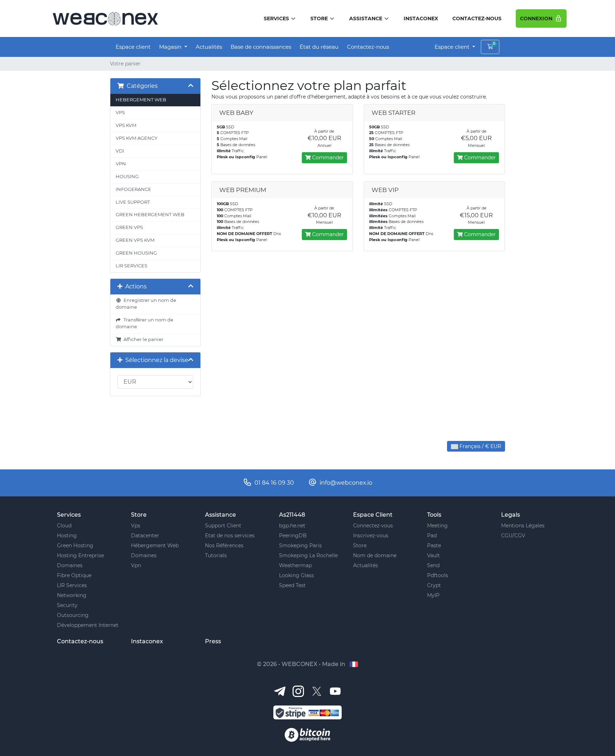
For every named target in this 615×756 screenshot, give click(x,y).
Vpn (136, 565)
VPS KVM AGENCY (136, 138)
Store (319, 18)
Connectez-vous (373, 525)
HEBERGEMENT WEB (141, 99)
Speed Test (292, 585)
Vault (433, 555)
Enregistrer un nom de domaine (146, 304)
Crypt (434, 585)
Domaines (70, 565)
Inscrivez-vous (370, 535)
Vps (135, 525)
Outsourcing (73, 615)
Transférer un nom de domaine (144, 323)
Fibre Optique (74, 575)
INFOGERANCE (133, 189)
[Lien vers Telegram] (279, 690)
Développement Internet (88, 625)
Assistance (365, 18)
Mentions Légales (523, 525)
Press (213, 641)
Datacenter (145, 535)
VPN (121, 163)
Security (67, 605)
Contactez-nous (476, 18)
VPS (120, 112)
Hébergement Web (155, 545)
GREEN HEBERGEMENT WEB (150, 214)
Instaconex (421, 18)
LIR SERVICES (131, 265)
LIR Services (72, 585)
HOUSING (127, 176)
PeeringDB (293, 535)
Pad (432, 535)
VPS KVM (126, 125)
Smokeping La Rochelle (308, 555)
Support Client (223, 525)
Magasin (171, 46)
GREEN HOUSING (136, 253)
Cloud (64, 525)
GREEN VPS (129, 227)
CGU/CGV (513, 535)
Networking (71, 595)
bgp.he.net (292, 525)
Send (433, 565)
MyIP (433, 595)
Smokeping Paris (300, 545)
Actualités (209, 46)
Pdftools (437, 575)
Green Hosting (75, 545)
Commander (327, 157)
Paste (434, 545)
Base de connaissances (261, 46)
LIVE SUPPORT (133, 202)
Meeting (437, 525)
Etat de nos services (229, 535)
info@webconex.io (346, 482)
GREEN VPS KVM (135, 240)
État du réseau (319, 46)
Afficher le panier (142, 339)
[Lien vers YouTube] (335, 690)
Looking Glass (296, 575)
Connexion (537, 18)
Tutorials (216, 555)
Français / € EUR (479, 446)
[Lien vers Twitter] (316, 690)
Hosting (67, 535)
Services (276, 18)
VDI (120, 151)
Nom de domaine (374, 555)
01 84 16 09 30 (274, 482)
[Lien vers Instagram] (298, 690)
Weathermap (295, 565)
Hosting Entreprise (80, 555)
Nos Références (224, 545)
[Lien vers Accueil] (105, 18)
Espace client (133, 46)
